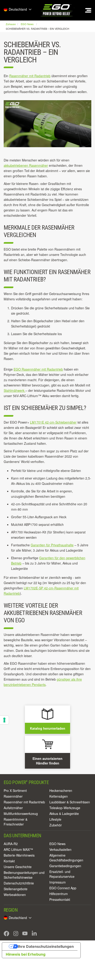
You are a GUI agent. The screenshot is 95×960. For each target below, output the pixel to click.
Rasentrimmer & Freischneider (15, 821)
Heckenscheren (60, 790)
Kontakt (9, 861)
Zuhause (11, 24)
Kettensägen (58, 796)
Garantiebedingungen (65, 865)
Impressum (57, 882)
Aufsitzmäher (13, 807)
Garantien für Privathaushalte (52, 545)
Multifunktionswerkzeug (21, 813)
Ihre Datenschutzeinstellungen (46, 946)
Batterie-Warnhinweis (19, 855)
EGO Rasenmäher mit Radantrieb (38, 369)
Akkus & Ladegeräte (64, 813)
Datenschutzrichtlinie (19, 883)
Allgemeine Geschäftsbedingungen (66, 857)
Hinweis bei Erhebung (25, 954)
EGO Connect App (62, 888)
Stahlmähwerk (14, 390)
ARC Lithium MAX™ (18, 849)
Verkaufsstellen (60, 849)
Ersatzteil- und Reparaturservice (61, 874)
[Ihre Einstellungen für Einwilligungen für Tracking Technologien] (4, 720)
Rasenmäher (13, 796)
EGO (57, 10)
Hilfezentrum (58, 893)
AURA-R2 (11, 843)
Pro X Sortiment (15, 790)
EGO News (57, 843)
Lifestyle (55, 819)
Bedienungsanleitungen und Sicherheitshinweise (24, 875)
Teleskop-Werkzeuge (64, 807)
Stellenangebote (15, 889)
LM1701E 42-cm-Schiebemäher (53, 422)
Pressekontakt (59, 899)
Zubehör (55, 825)
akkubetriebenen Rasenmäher (26, 165)
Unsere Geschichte (18, 866)
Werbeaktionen (15, 894)
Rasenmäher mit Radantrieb (29, 75)
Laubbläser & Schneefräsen (69, 802)
